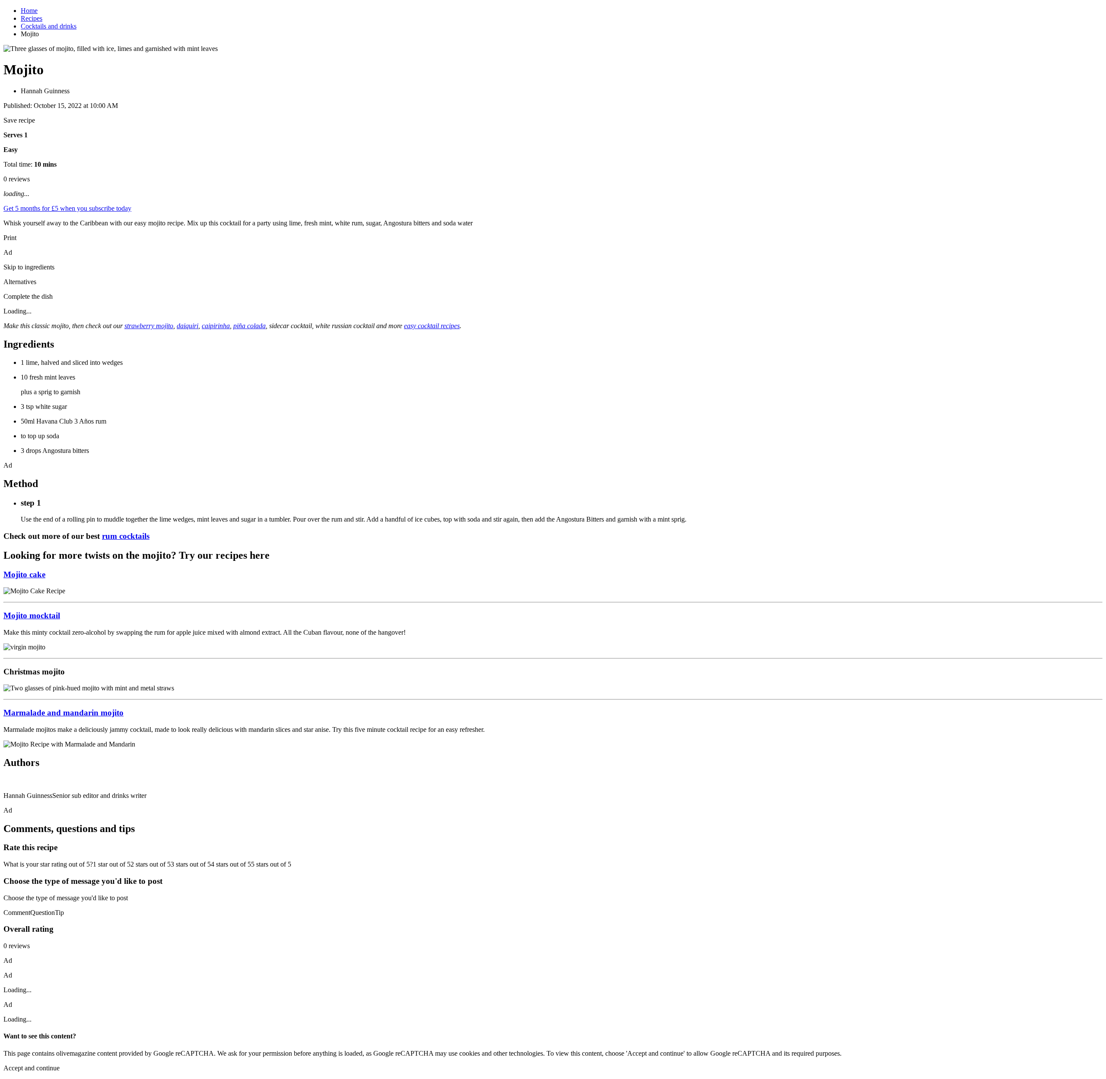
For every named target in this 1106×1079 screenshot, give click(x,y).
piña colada (249, 325)
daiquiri (187, 325)
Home (29, 10)
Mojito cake (24, 574)
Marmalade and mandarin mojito (63, 712)
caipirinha (216, 325)
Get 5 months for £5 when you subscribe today (67, 208)
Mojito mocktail (31, 615)
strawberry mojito (148, 325)
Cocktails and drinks (48, 26)
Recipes (31, 18)
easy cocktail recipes (432, 325)
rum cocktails (125, 536)
